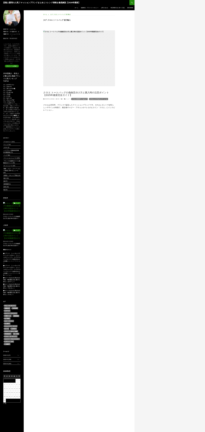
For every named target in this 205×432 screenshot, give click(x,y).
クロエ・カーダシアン (11, 336)
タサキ (6, 147)
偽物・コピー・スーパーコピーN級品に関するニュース (11, 170)
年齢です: (6, 31)
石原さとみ (8, 316)
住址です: (6, 38)
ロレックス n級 (11, 88)
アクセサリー (9, 141)
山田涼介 (14, 328)
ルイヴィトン (10, 84)
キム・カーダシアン (10, 305)
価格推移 (16, 316)
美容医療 (7, 184)
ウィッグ (7, 144)
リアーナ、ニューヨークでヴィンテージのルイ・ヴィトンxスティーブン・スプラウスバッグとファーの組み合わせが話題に (11, 257)
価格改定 (7, 308)
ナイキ (8, 96)
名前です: (6, 29)
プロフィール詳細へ (12, 66)
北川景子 (7, 323)
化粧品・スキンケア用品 (11, 175)
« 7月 (4, 403)
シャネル (9, 90)
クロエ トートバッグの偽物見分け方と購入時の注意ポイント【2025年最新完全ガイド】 (76, 93)
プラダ (8, 94)
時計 (6, 178)
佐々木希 (16, 333)
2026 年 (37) (6, 355)
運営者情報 (130, 7)
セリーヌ (9, 98)
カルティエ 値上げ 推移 (11, 331)
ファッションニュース (11, 158)
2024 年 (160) (7, 363)
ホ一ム (76, 7)
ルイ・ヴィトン (9, 321)
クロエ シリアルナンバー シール (98, 99)
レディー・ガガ (9, 341)
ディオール (10, 92)
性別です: (14, 31)
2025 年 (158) (7, 359)
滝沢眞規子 (8, 333)
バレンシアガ (10, 100)
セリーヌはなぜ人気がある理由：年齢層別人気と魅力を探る (11, 279)
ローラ (7, 328)
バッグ (67, 99)
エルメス (9, 86)
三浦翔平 (7, 344)
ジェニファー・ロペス (11, 326)
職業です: (6, 34)
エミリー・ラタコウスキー (12, 339)
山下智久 (7, 318)
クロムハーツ (11, 102)
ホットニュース (9, 165)
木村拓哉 (15, 308)
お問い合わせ (104, 7)
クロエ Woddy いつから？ (79, 99)
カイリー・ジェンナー (11, 313)
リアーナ (7, 310)
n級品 (15, 115)
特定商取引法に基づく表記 (118, 7)
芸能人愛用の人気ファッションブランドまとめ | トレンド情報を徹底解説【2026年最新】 (41, 2)
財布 (6, 187)
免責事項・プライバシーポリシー (89, 7)
